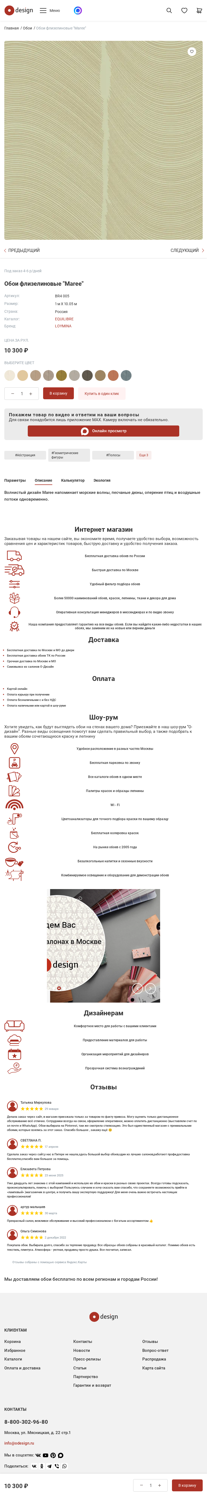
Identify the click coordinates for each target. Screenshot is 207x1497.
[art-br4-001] (9, 375)
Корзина (12, 1341)
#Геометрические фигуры (64, 455)
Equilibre (64, 319)
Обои (27, 28)
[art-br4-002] (22, 375)
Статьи (80, 1368)
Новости (81, 1350)
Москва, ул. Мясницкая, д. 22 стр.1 (37, 1432)
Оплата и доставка (22, 1368)
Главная (11, 28)
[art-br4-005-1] (61, 375)
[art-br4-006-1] (74, 375)
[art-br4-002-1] (35, 375)
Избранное (14, 1350)
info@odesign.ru (19, 1443)
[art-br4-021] (126, 375)
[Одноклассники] (42, 1466)
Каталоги (13, 1359)
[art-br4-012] (100, 375)
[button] (137, 988)
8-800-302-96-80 (26, 1422)
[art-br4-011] (87, 375)
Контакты (82, 1341)
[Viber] (57, 1466)
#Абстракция (25, 455)
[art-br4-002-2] (48, 375)
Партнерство (85, 1376)
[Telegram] (49, 1466)
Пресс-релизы (87, 1359)
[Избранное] (184, 10)
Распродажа (154, 1359)
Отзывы (150, 1341)
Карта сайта (153, 1368)
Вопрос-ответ (155, 1350)
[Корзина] (199, 10)
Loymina (63, 326)
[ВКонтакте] (34, 1466)
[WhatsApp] (64, 1466)
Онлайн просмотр (108, 430)
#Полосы (113, 455)
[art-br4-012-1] (113, 375)
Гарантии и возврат (92, 1385)
